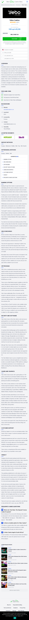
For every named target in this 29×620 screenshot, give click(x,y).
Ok (14, 618)
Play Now (14, 20)
